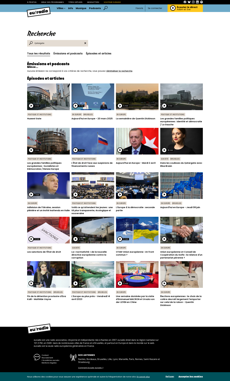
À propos (31, 2)
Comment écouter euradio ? (90, 368)
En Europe (76, 114)
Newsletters (93, 2)
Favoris (139, 8)
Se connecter (155, 8)
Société (164, 159)
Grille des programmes (52, 2)
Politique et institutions (39, 114)
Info (70, 8)
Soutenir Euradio (112, 2)
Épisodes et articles (98, 53)
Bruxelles (88, 114)
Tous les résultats (38, 53)
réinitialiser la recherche (119, 71)
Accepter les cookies (190, 377)
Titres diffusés (75, 2)
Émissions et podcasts (68, 53)
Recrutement (47, 357)
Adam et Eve (183, 9)
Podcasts (95, 8)
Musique (81, 8)
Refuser (170, 377)
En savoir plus (143, 377)
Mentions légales (49, 363)
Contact (45, 355)
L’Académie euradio (50, 360)
